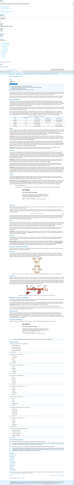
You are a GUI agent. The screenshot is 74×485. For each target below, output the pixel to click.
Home (14, 73)
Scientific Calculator (5, 49)
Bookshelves (20, 73)
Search (11, 72)
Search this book (2, 15)
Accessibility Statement (39, 483)
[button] (3, 56)
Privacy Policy (27, 483)
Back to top (11, 475)
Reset (1, 29)
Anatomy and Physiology (29, 73)
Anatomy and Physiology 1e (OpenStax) (42, 73)
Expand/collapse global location (63, 73)
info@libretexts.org (56, 483)
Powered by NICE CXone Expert (23, 481)
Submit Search (3, 18)
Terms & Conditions (32, 483)
